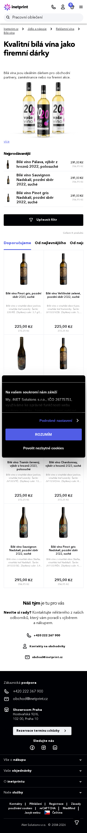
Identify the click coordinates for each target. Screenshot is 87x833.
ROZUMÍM (43, 434)
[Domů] (19, 7)
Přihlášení (35, 804)
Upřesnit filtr (46, 219)
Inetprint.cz (11, 29)
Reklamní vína (65, 29)
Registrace (56, 804)
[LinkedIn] (55, 747)
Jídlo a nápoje (37, 29)
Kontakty (16, 804)
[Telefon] (53, 7)
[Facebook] (32, 747)
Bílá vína (9, 33)
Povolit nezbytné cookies (43, 448)
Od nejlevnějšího (50, 243)
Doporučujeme (17, 243)
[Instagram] (43, 747)
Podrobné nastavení (55, 421)
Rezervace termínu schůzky (38, 730)
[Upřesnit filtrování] (76, 822)
